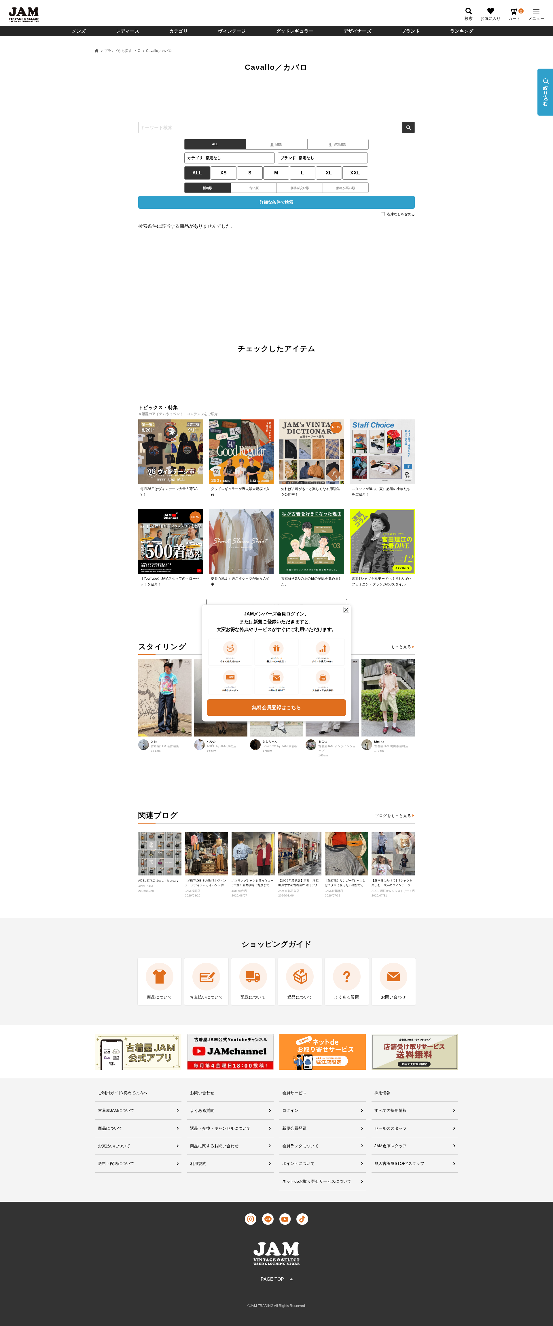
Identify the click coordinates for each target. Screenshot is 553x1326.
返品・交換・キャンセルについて (220, 1128)
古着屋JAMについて (116, 1110)
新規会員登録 (294, 1128)
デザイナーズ (358, 31)
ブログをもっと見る (393, 815)
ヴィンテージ (232, 31)
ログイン (290, 1110)
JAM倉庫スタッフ (390, 1146)
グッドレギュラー (295, 31)
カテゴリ (178, 31)
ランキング (462, 31)
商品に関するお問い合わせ (214, 1146)
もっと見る (401, 647)
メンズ (79, 31)
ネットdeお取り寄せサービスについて (316, 1181)
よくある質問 (202, 1110)
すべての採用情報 (390, 1110)
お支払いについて (114, 1146)
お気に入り (490, 18)
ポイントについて (298, 1163)
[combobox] (276, 127)
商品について (110, 1128)
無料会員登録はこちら (276, 707)
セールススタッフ (390, 1128)
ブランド (411, 31)
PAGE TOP (272, 1279)
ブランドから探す (118, 51)
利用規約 (198, 1163)
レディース (127, 31)
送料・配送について (116, 1163)
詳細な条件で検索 (276, 202)
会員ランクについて (300, 1146)
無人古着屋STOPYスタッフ (399, 1163)
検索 (408, 127)
